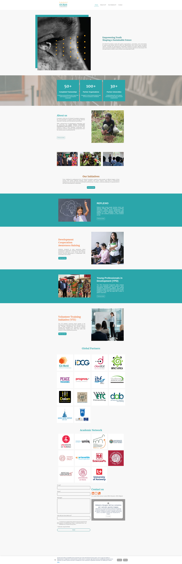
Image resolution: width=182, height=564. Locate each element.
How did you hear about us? (64, 515)
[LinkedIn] (93, 493)
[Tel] (99, 493)
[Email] (96, 493)
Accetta (108, 516)
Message (59, 497)
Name (59, 491)
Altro (58, 562)
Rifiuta (125, 560)
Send (73, 529)
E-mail (59, 485)
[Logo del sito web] (63, 5)
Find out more (61, 137)
